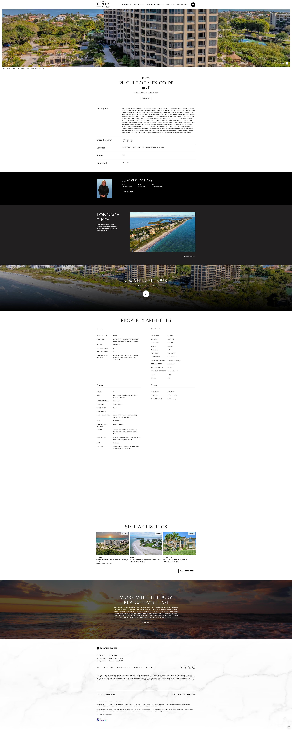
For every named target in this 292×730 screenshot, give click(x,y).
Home (98, 667)
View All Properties (187, 571)
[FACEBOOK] (181, 667)
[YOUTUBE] (193, 667)
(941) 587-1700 (182, 4)
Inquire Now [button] (146, 98)
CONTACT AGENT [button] (128, 191)
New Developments (153, 4)
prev (7, 63)
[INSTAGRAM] (185, 667)
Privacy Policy (190, 694)
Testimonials (138, 667)
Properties (125, 4)
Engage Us (149, 667)
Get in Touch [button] (146, 622)
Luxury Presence (110, 694)
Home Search (139, 4)
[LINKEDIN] (189, 667)
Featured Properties (123, 667)
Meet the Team (108, 667)
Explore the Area (189, 256)
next (11, 63)
